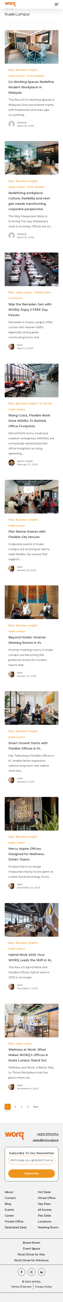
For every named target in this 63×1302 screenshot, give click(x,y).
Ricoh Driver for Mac (31, 1254)
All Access (45, 1209)
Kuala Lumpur (16, 75)
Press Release (35, 75)
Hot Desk (44, 1192)
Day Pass (44, 1203)
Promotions (15, 298)
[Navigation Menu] (56, 4)
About (9, 1192)
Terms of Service (21, 1286)
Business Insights (27, 69)
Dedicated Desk (16, 1227)
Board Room (31, 1242)
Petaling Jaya (42, 292)
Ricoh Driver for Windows (31, 1260)
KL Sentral (45, 403)
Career (9, 1215)
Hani (20, 345)
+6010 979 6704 (47, 1134)
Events (9, 1209)
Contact (10, 1198)
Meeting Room (48, 1227)
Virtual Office (46, 1198)
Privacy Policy (43, 1286)
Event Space (31, 1248)
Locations (44, 1221)
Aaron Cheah (25, 461)
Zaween (22, 122)
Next (35, 1106)
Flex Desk (44, 1215)
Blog (11, 69)
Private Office (14, 1221)
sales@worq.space (45, 1140)
